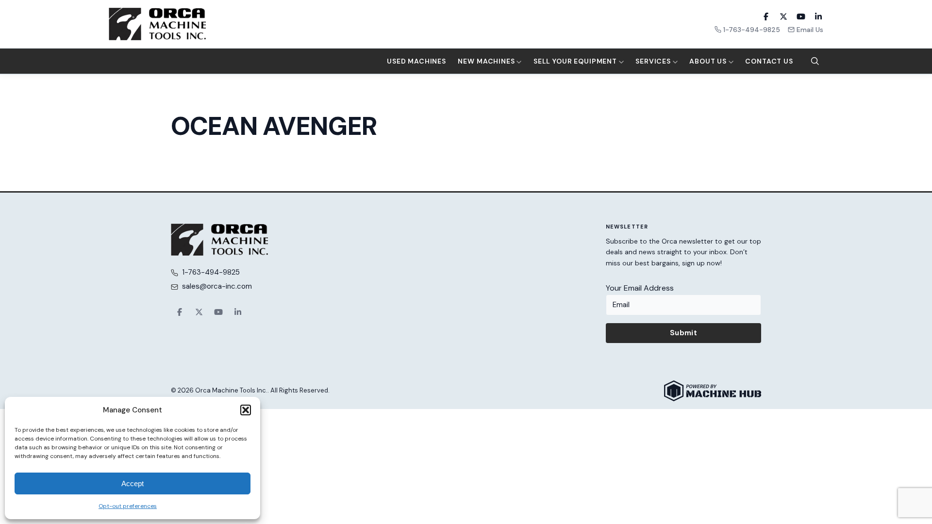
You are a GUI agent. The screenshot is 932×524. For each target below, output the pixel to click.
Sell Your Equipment (576, 61)
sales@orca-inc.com (217, 286)
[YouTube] (801, 16)
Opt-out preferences (128, 506)
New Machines (487, 61)
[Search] (815, 61)
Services (654, 61)
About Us (709, 61)
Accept (132, 483)
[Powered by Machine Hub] (712, 390)
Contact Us (769, 61)
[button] (245, 410)
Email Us (810, 29)
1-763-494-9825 (751, 29)
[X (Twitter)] (783, 16)
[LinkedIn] (818, 16)
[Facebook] (766, 16)
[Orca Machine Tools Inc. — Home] (157, 24)
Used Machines (416, 61)
